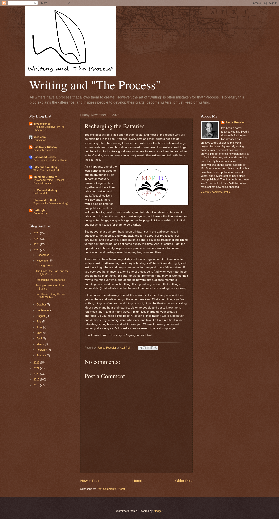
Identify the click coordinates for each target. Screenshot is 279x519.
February (42, 349)
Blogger (157, 510)
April (40, 338)
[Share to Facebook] (152, 348)
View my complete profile (216, 192)
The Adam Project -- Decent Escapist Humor (48, 182)
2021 (36, 368)
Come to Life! (40, 213)
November (43, 260)
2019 (36, 379)
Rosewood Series (44, 157)
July (39, 321)
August (41, 316)
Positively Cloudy (43, 150)
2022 (36, 362)
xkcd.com (39, 137)
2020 (36, 374)
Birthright (39, 210)
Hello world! (40, 193)
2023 (36, 250)
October (42, 304)
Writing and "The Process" (95, 84)
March (41, 344)
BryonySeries (41, 123)
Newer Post (89, 481)
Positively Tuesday (45, 147)
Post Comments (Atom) (111, 488)
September (43, 310)
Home (137, 481)
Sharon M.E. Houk (45, 200)
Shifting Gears (44, 265)
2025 (36, 238)
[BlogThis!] (144, 348)
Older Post (184, 481)
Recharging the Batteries (50, 279)
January (42, 355)
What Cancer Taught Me (46, 170)
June (40, 327)
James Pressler (235, 122)
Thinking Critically (45, 176)
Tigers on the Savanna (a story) (50, 203)
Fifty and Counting (45, 167)
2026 (36, 233)
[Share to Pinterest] (156, 348)
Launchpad (39, 140)
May (39, 332)
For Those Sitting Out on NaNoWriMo (50, 296)
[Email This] (140, 348)
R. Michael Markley (45, 190)
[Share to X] (148, 348)
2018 (36, 385)
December (43, 254)
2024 (36, 244)
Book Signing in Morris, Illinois (50, 160)
